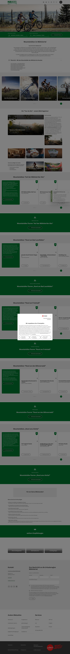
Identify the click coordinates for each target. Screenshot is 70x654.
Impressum (49, 319)
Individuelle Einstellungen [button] (34, 337)
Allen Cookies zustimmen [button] (45, 337)
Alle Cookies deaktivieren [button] (23, 337)
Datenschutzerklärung (47, 318)
